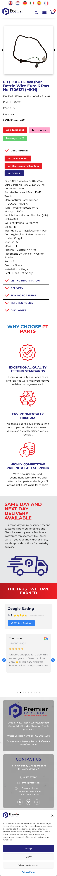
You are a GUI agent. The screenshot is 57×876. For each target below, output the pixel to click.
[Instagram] (37, 802)
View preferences (28, 865)
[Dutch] (18, 2)
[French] (46, 2)
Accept (28, 848)
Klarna (41, 130)
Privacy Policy (28, 872)
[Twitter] (28, 802)
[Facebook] (20, 802)
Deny (28, 856)
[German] (25, 2)
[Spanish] (39, 2)
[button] (52, 815)
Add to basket (15, 130)
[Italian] (32, 2)
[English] (11, 2)
